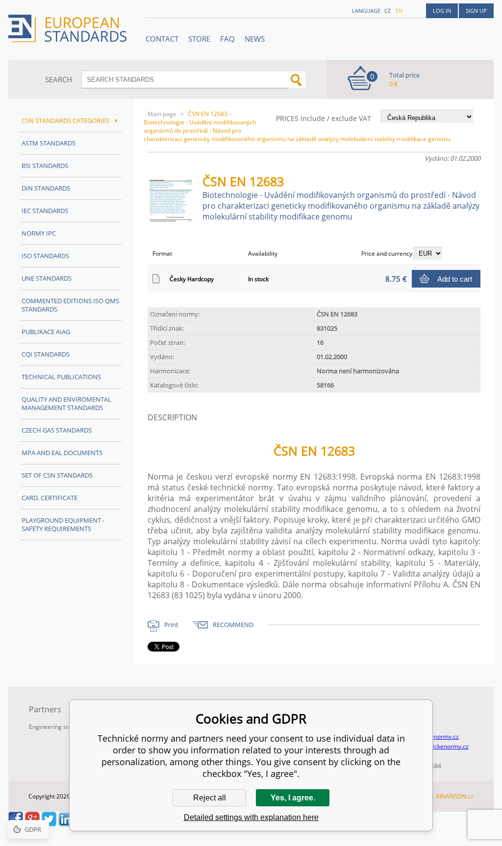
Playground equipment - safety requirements (63, 524)
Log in (442, 10)
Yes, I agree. (293, 798)
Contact (162, 39)
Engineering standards (60, 727)
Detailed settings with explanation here (251, 817)
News (255, 39)
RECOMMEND (233, 624)
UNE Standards (47, 278)
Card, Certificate (49, 497)
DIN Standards (46, 188)
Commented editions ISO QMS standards (70, 305)
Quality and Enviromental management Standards (66, 403)
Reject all (209, 798)
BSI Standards (45, 165)
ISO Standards (45, 255)
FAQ (227, 39)
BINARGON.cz (455, 796)
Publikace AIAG (46, 331)
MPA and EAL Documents (62, 452)
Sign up (476, 10)
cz (387, 10)
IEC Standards (45, 210)
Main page (162, 114)
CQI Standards (46, 354)
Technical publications (61, 376)
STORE (199, 39)
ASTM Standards (48, 143)
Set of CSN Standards (57, 475)
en (399, 10)
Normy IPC (39, 233)
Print (171, 624)
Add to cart (454, 279)
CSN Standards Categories (66, 120)
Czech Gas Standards (57, 430)
